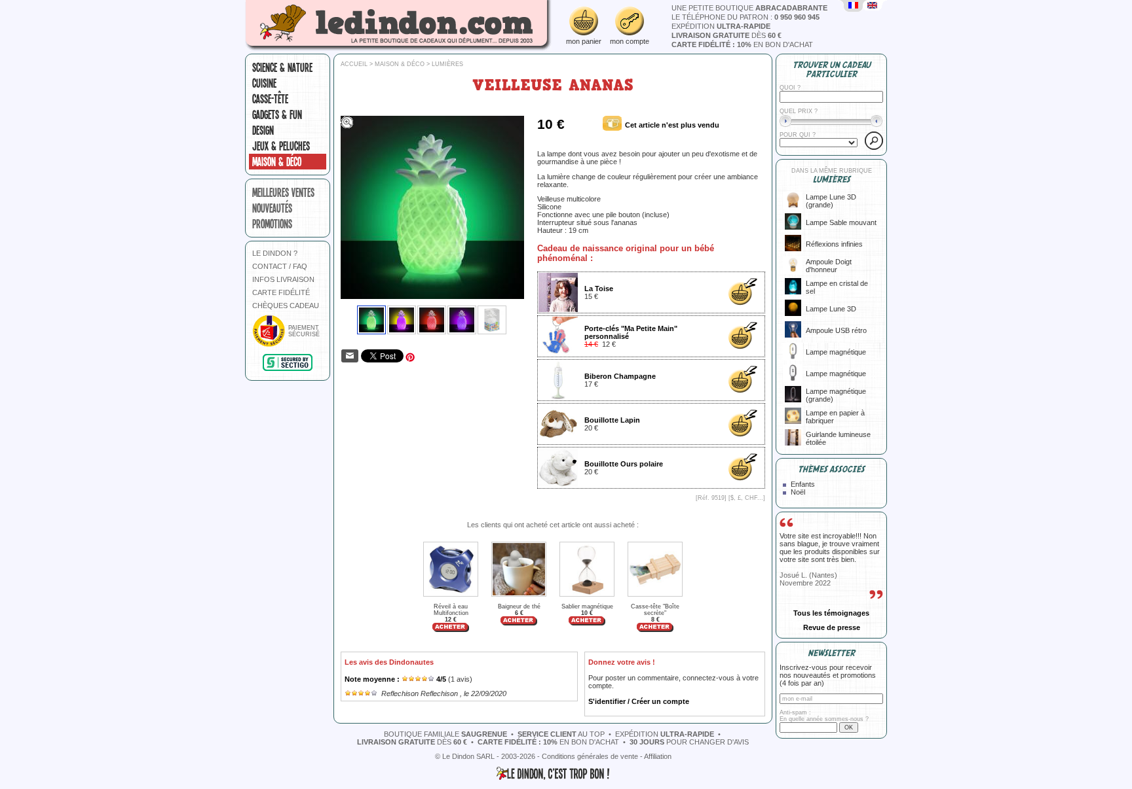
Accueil (354, 64)
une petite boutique (749, 8)
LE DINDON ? (274, 253)
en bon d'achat (742, 44)
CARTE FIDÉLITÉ (281, 292)
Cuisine (264, 83)
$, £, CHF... (746, 498)
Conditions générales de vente (590, 756)
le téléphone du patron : (745, 17)
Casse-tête (270, 99)
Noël (798, 492)
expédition (720, 26)
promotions (272, 224)
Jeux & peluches (281, 146)
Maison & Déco (276, 161)
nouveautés (272, 208)
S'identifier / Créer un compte (638, 701)
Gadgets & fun (277, 114)
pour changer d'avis (689, 742)
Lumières (447, 64)
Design (263, 130)
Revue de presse (831, 627)
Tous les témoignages (831, 613)
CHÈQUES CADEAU (285, 305)
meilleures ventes (283, 192)
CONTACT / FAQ (279, 266)
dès (726, 35)
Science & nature (282, 67)
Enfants (803, 484)
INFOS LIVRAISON (283, 279)
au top (561, 734)
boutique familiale (445, 734)
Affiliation (657, 756)
